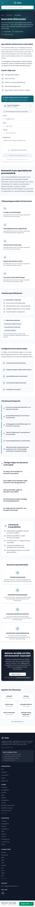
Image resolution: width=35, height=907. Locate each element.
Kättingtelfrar (5, 790)
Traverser (4, 787)
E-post (5, 115)
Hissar (3, 795)
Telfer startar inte (6, 810)
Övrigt (3, 844)
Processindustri (5, 839)
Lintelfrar (3, 792)
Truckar (3, 803)
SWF (2, 875)
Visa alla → (4, 878)
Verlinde (3, 865)
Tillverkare (9, 15)
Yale (2, 863)
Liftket (3, 873)
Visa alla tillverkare (16, 721)
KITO (2, 870)
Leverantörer (5, 775)
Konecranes (4, 855)
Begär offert (25, 904)
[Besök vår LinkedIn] (3, 893)
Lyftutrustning (5, 842)
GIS (2, 868)
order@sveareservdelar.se (23, 677)
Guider (3, 778)
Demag (3, 852)
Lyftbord (3, 797)
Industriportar (5, 800)
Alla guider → (5, 813)
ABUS (2, 857)
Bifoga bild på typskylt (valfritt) (19, 150)
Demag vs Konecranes (7, 805)
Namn (5, 123)
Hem (2, 15)
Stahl (2, 860)
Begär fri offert (16, 674)
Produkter (4, 772)
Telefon (5, 130)
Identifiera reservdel (7, 808)
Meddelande (7, 137)
